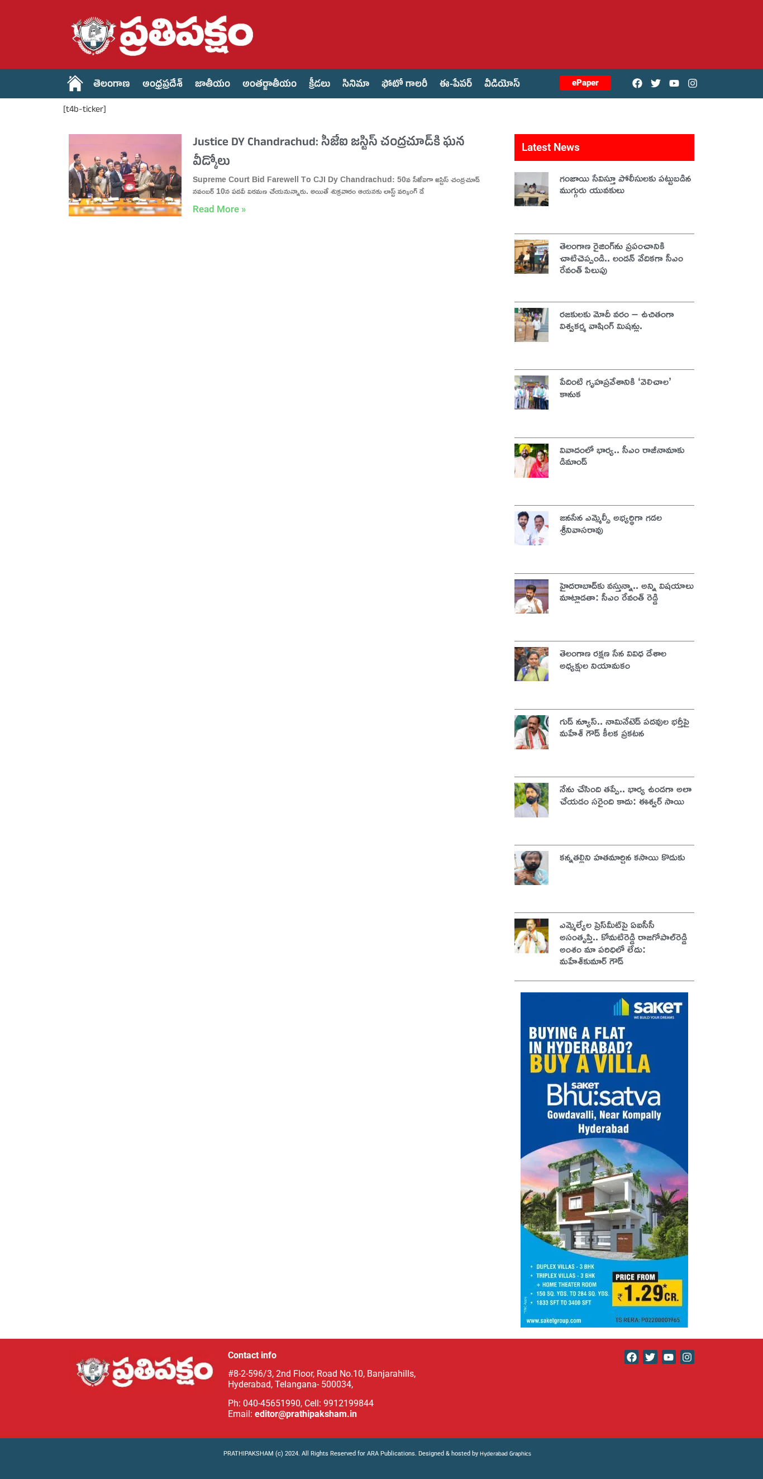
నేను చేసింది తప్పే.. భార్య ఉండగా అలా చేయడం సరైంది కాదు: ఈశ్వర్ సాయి (626, 794)
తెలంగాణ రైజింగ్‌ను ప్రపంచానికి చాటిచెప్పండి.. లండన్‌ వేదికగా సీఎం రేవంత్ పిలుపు (621, 257)
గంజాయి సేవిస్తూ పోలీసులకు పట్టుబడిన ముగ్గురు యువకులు (625, 183)
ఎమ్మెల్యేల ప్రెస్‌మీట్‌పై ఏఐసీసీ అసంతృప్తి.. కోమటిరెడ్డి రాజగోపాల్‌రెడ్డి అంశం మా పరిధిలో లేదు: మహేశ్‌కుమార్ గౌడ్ (623, 942)
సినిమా (355, 85)
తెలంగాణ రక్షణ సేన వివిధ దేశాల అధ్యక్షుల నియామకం (613, 658)
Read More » (219, 209)
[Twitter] (655, 83)
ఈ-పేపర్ (456, 85)
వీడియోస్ (502, 85)
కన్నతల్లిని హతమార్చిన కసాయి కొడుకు (622, 856)
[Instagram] (693, 83)
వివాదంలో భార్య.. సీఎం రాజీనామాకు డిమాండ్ (622, 455)
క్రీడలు (319, 85)
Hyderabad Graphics (506, 1454)
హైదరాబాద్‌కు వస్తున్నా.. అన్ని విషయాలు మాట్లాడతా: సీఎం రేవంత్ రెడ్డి (627, 591)
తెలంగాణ (111, 85)
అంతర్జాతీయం (269, 85)
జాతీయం (212, 85)
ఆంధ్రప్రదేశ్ (162, 85)
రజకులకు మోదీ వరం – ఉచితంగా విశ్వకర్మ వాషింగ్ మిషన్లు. (617, 319)
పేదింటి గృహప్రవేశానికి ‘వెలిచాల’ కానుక (615, 387)
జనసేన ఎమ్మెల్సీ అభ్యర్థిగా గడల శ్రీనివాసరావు (611, 523)
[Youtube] (674, 83)
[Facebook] (637, 83)
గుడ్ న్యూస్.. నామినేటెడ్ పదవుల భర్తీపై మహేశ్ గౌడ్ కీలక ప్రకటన (624, 727)
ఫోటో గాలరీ (404, 85)
